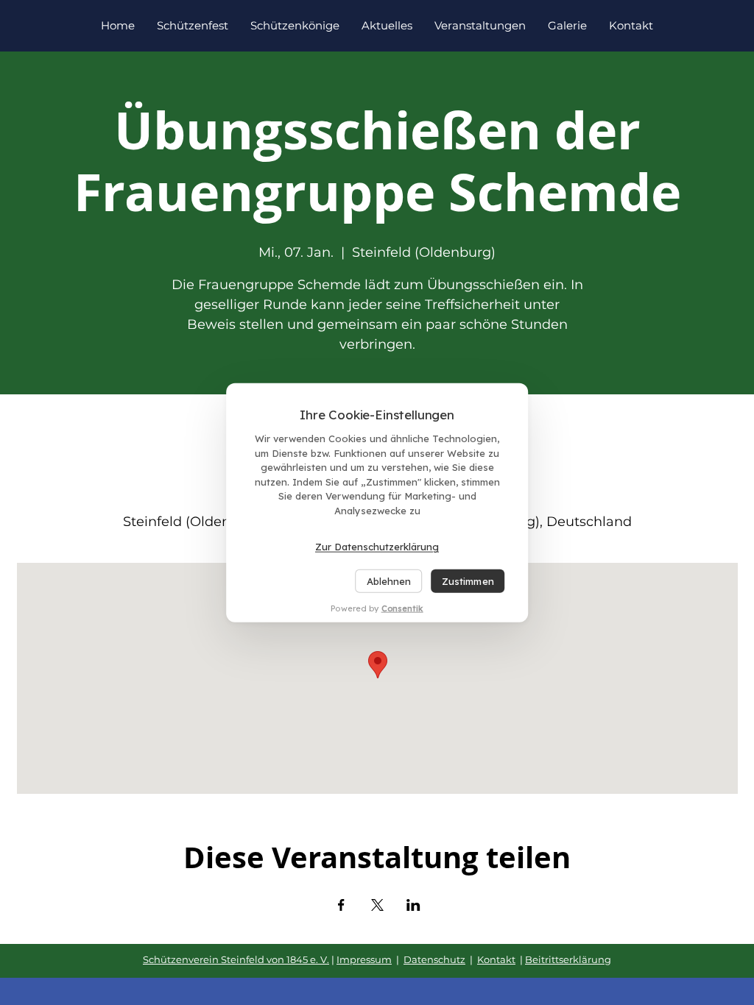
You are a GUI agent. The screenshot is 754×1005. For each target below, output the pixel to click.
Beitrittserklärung (568, 959)
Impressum (364, 959)
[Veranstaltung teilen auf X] (377, 905)
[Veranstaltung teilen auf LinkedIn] (413, 905)
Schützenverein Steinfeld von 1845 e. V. (236, 959)
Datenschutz (434, 959)
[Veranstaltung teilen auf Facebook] (341, 905)
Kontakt (496, 959)
